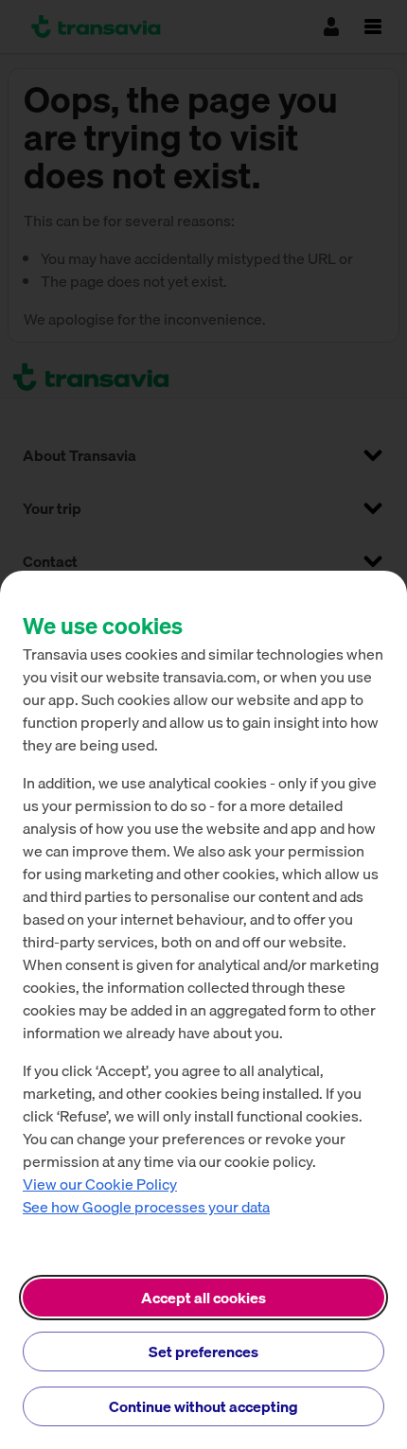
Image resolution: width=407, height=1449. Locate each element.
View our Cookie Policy (100, 1184)
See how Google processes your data (146, 1206)
